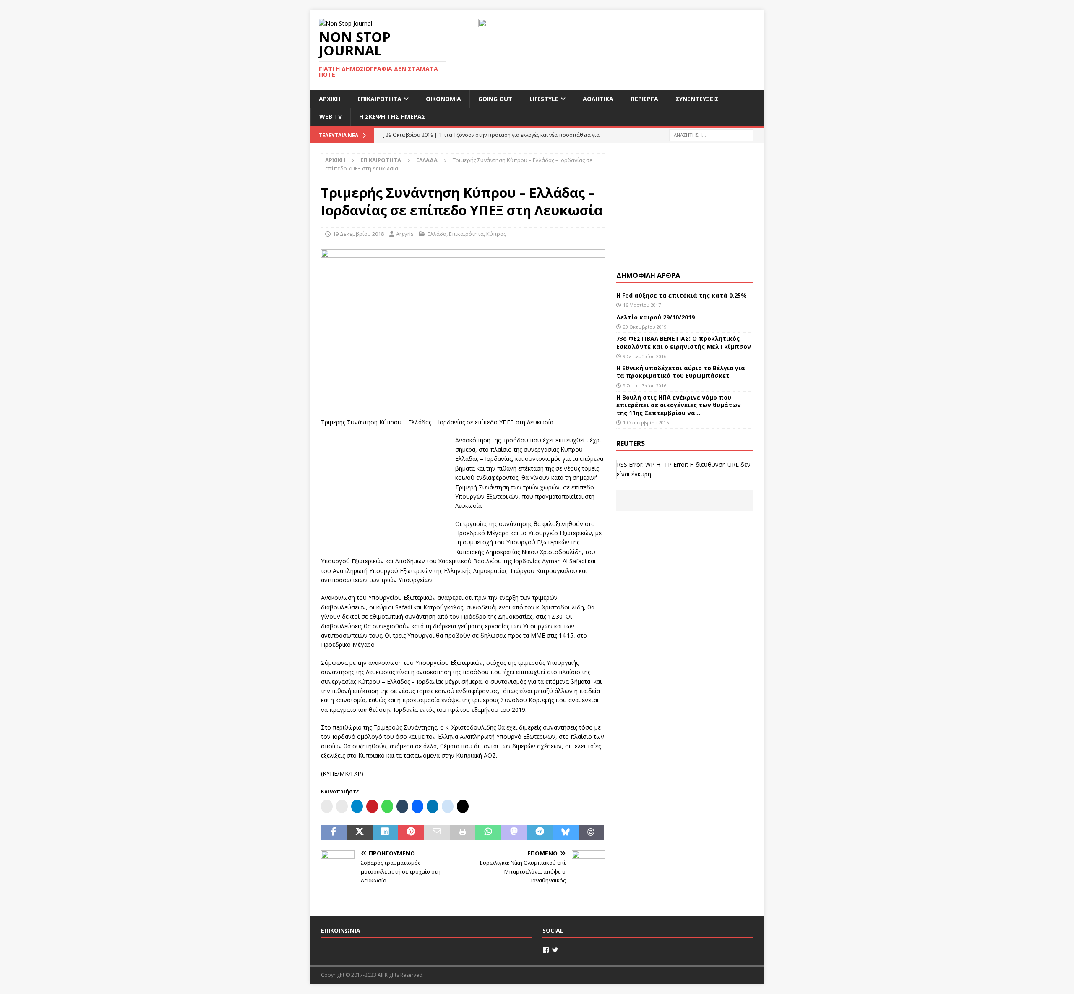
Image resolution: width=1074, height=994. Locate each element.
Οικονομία (443, 99)
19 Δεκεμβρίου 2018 (358, 234)
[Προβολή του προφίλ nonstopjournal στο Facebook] (545, 950)
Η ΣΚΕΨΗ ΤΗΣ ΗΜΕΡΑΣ (392, 116)
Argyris (405, 234)
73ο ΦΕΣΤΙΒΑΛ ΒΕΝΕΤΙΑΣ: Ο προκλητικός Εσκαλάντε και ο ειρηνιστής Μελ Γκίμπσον (683, 342)
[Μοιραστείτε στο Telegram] (540, 832)
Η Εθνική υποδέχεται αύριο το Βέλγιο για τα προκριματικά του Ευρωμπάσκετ (680, 371)
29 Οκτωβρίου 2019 (645, 327)
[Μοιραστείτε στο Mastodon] (514, 832)
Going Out (495, 99)
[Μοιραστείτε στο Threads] (591, 832)
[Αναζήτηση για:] (711, 135)
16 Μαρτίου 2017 (642, 305)
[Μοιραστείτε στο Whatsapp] (488, 832)
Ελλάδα (437, 234)
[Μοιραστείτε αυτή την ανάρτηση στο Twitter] (359, 832)
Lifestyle (543, 99)
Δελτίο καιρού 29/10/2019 (656, 317)
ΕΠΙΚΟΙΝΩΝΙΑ (340, 930)
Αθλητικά (598, 99)
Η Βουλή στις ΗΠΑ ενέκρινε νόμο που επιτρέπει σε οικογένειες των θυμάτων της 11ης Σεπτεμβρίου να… (678, 404)
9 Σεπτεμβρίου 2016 (644, 356)
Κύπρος (496, 234)
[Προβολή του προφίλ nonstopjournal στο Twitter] (555, 950)
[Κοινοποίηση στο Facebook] (334, 832)
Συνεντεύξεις (697, 99)
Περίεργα (644, 99)
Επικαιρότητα (379, 99)
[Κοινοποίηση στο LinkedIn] (385, 832)
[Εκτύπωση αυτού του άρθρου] (462, 832)
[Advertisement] (384, 488)
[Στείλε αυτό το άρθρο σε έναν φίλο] (436, 832)
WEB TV (330, 116)
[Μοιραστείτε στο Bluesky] (565, 832)
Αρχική (329, 99)
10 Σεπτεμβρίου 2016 (646, 422)
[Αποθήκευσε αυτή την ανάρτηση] (411, 832)
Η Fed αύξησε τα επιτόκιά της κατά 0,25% (681, 295)
